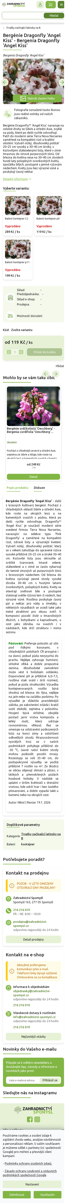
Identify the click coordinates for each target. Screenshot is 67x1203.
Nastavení (32, 1184)
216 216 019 (21, 927)
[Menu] (58, 4)
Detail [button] (32, 477)
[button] (32, 465)
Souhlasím (47, 1194)
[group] (32, 435)
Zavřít (11, 369)
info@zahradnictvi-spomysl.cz (34, 1046)
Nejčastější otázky (32, 1070)
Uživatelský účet (37, 4)
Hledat (51, 15)
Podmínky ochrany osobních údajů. (28, 1163)
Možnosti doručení (29, 318)
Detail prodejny (32, 960)
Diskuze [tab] (39, 488)
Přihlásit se (47, 1114)
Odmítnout (16, 1194)
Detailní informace (15, 180)
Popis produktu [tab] (17, 488)
